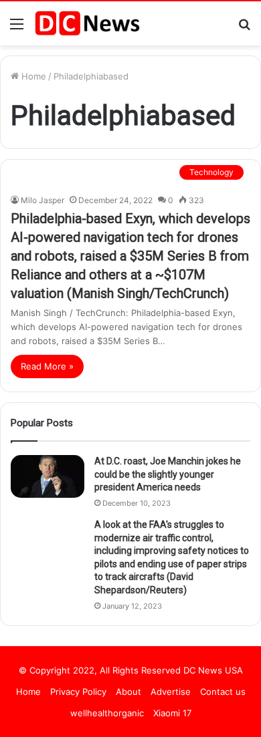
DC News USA (213, 670)
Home (32, 76)
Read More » (47, 366)
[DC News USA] (87, 23)
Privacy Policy (78, 691)
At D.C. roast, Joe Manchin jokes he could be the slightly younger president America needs (167, 474)
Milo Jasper (42, 200)
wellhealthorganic (107, 713)
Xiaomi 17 (172, 713)
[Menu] (16, 28)
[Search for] (244, 28)
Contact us (223, 691)
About (128, 691)
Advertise (171, 691)
